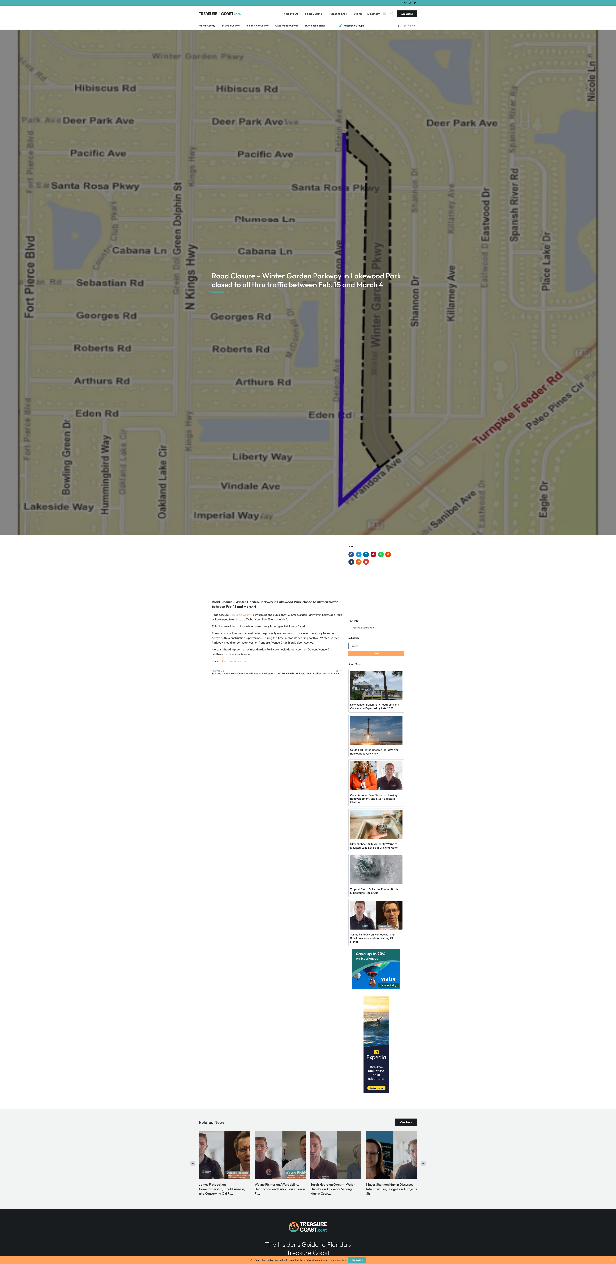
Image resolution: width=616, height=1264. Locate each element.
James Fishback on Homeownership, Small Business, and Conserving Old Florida (372, 938)
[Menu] (385, 14)
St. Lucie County (241, 615)
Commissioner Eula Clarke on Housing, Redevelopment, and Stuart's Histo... (220, 1189)
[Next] (423, 1163)
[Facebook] (405, 3)
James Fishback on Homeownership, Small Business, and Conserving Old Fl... (278, 1189)
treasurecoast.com (234, 661)
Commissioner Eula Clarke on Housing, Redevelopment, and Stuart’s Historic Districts (374, 799)
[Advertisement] (277, 570)
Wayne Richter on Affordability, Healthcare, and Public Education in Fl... (335, 1189)
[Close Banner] (612, 1260)
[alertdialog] (308, 1260)
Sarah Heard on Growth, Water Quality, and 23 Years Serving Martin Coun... (388, 1189)
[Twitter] (415, 3)
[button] (399, 26)
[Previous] (193, 1163)
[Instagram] (410, 3)
